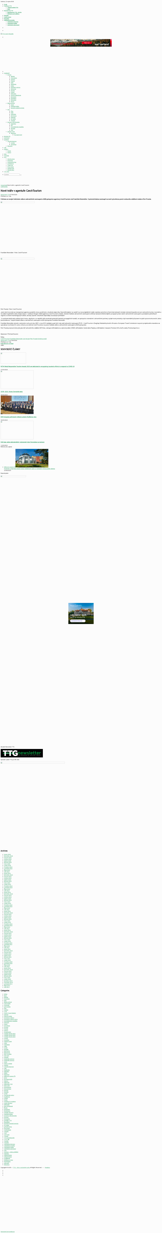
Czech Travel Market (10, 1013)
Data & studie (8, 1016)
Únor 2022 (7, 939)
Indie (12, 112)
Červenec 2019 (8, 982)
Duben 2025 (7, 879)
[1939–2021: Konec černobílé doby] (17, 388)
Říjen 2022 (7, 927)
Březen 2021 (8, 957)
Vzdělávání (7, 1158)
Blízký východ (11, 103)
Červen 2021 (7, 952)
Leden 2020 (7, 979)
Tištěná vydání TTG (12, 7)
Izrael (12, 105)
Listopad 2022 (8, 925)
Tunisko (6, 1141)
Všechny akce (11, 159)
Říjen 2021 (7, 946)
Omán (6, 1093)
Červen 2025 (7, 876)
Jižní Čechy (7, 1051)
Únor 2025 (7, 883)
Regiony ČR (7, 136)
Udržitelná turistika (9, 20)
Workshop (10, 160)
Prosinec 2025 (8, 867)
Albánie (13, 76)
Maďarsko (13, 84)
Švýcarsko (13, 100)
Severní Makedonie (16, 95)
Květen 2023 (7, 916)
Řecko (12, 101)
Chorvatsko (14, 78)
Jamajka (13, 128)
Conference (10, 163)
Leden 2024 (7, 903)
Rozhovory (7, 1111)
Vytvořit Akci (10, 170)
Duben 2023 (7, 917)
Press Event (10, 167)
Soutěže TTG (8, 1120)
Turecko (6, 1142)
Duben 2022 (7, 936)
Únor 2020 (7, 977)
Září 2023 (7, 909)
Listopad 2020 (8, 963)
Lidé (5, 147)
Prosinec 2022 (8, 924)
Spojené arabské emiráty (17, 108)
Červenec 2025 (8, 875)
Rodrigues (7, 1109)
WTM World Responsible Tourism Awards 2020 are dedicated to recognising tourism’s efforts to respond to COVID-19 (38, 366)
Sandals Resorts (8, 1112)
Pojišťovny (7, 1097)
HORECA (6, 149)
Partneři (6, 15)
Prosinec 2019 (8, 981)
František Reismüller (16, 339)
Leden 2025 (7, 884)
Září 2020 (7, 966)
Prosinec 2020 (8, 962)
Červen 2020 (7, 971)
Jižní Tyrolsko (7, 1054)
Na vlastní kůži (18, 135)
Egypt (6, 1024)
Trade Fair (10, 165)
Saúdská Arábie (15, 106)
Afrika (5, 994)
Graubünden (7, 1032)
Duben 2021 (7, 955)
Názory (6, 1081)
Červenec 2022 (8, 931)
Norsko (13, 90)
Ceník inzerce (7, 17)
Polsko (12, 92)
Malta (12, 86)
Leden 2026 (7, 865)
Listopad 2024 (8, 887)
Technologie (7, 1130)
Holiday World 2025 (9, 1037)
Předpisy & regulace (10, 1101)
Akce (5, 996)
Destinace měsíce (9, 1018)
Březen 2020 (8, 976)
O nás (5, 4)
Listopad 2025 (8, 868)
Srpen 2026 (7, 854)
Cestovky (6, 138)
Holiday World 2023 (9, 1035)
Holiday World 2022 (9, 1033)
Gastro (9, 152)
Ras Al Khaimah (8, 1106)
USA (12, 130)
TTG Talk (6, 171)
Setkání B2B (10, 168)
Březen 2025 (8, 881)
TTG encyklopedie (9, 1138)
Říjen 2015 (7, 985)
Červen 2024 (7, 895)
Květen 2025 (7, 878)
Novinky (5, 186)
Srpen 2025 (7, 873)
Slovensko (13, 97)
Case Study (7, 1003)
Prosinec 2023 (8, 905)
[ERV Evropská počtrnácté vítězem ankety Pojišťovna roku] (17, 413)
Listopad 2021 (8, 944)
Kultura (6, 1065)
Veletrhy (6, 1153)
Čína (12, 111)
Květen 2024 (7, 897)
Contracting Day (11, 162)
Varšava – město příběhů (11, 1152)
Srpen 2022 (7, 930)
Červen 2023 (7, 914)
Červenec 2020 (8, 969)
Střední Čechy (8, 1127)
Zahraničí (7, 73)
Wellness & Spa (8, 1160)
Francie (13, 81)
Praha (5, 1100)
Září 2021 (7, 947)
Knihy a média (8, 1063)
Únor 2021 (7, 958)
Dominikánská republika (17, 127)
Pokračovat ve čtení (7, 343)
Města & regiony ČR (9, 1076)
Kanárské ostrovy (15, 87)
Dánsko (13, 79)
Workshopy (7, 1161)
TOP (5, 1133)
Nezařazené (7, 1087)
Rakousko (13, 93)
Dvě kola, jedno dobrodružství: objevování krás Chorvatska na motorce (22, 442)
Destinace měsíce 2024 (10, 1019)
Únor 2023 (7, 920)
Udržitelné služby (12, 23)
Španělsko (13, 98)
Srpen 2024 (7, 892)
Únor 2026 (7, 864)
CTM (5, 1011)
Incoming (6, 1040)
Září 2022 (7, 928)
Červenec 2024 (8, 894)
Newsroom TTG (5, 194)
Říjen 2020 (7, 965)
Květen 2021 (7, 954)
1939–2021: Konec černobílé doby (12, 392)
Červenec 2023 (8, 913)
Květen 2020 (7, 973)
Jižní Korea (13, 116)
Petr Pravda (34, 339)
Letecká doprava (11, 141)
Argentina (13, 124)
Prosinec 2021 (8, 943)
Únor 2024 (7, 902)
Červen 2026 (7, 857)
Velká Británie (8, 1155)
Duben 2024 (7, 898)
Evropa (9, 75)
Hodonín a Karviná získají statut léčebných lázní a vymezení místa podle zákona (29, 469)
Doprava (6, 139)
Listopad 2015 (8, 984)
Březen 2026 (8, 862)
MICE (8, 9)
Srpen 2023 (7, 911)
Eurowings (13, 144)
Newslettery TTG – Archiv (14, 12)
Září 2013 (7, 987)
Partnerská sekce (9, 1095)
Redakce (47, 1167)
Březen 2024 (8, 900)
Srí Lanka (13, 119)
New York (7, 1085)
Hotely (9, 151)
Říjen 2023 (7, 908)
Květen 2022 (7, 935)
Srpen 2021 (7, 949)
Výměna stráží (42, 339)
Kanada (6, 1057)
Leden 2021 (7, 960)
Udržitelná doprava (12, 21)
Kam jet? (6, 1055)
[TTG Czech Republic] (7, 34)
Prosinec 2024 (8, 886)
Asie (8, 109)
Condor (13, 143)
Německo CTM (8, 1084)
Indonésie (13, 114)
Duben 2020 (7, 974)
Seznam (6, 1117)
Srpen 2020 (7, 968)
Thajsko (13, 120)
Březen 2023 (8, 919)
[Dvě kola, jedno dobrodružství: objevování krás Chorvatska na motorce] (17, 439)
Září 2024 (7, 890)
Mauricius (13, 133)
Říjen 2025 (7, 870)
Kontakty (6, 18)
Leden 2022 (7, 941)
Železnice (9, 146)
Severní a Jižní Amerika (13, 122)
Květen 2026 (7, 859)
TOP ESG (6, 1134)
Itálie (12, 82)
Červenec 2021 (8, 950)
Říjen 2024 (7, 889)
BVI (12, 125)
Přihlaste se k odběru (13, 14)
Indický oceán (11, 131)
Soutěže (6, 155)
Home (2, 185)
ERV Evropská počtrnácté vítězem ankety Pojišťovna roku (18, 417)
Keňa (5, 1062)
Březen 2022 (8, 938)
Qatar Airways (8, 1103)
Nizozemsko (7, 1089)
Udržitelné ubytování (13, 25)
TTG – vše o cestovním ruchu (21, 1167)
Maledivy (13, 117)
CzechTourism (5, 339)
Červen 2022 (7, 933)
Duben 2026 (7, 860)
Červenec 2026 (8, 856)
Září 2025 (7, 872)
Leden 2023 (7, 922)
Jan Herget (26, 339)
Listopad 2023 (8, 906)
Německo (13, 89)
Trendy (6, 1136)
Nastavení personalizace (8, 1231)
